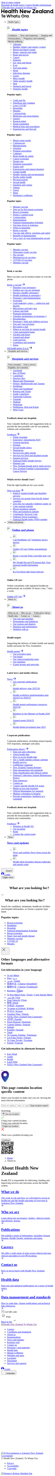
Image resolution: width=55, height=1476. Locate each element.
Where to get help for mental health (29, 329)
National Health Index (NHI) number (30, 519)
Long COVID (19, 105)
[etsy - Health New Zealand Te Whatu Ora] (27, 1438)
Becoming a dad (20, 327)
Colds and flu (19, 100)
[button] (6, 1317)
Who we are (26, 613)
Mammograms (19, 145)
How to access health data (25, 757)
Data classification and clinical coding (30, 772)
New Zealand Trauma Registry (27, 767)
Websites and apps (15, 1355)
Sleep (15, 193)
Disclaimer (12, 1360)
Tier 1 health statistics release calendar (30, 759)
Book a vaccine (20, 230)
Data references (20, 780)
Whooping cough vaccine (25, 252)
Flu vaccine (18, 255)
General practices (21, 442)
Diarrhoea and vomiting (24, 103)
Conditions (12, 35)
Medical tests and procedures (26, 126)
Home (10, 1158)
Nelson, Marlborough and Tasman (29, 383)
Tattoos (16, 187)
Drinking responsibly (22, 164)
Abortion (17, 148)
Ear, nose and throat (22, 62)
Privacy (10, 1463)
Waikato (17, 402)
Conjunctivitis (19, 113)
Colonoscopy (19, 143)
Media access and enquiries (25, 788)
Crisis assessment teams (24, 332)
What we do (13, 613)
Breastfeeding (19, 319)
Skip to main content (10, 2)
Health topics (13, 22)
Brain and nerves (21, 55)
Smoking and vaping (22, 185)
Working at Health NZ (23, 826)
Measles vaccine (20, 207)
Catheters (17, 153)
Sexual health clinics (22, 447)
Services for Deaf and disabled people (30, 455)
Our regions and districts (24, 624)
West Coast (18, 409)
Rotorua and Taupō (22, 391)
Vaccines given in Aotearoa (25, 225)
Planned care (19, 463)
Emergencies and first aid (24, 129)
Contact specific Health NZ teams (28, 786)
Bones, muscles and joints (25, 52)
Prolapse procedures (22, 151)
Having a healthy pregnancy (26, 293)
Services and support (16, 1363)
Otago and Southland (23, 389)
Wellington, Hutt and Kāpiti (26, 407)
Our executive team (22, 654)
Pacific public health (22, 177)
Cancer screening (21, 159)
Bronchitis (17, 108)
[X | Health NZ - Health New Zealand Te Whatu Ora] (3, 1450)
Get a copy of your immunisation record (31, 238)
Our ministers (19, 662)
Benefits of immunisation (24, 235)
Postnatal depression (22, 313)
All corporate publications (25, 682)
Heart (15, 70)
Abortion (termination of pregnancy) (29, 316)
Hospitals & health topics (13, 5)
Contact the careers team (24, 834)
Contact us (25, 616)
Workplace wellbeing (23, 195)
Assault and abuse (21, 337)
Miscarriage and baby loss (25, 308)
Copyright (11, 1468)
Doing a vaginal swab (23, 214)
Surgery (16, 118)
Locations (11, 1358)
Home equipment (21, 124)
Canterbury (18, 375)
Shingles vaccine (20, 262)
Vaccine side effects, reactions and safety (31, 233)
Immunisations (14, 38)
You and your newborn (23, 324)
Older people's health (22, 81)
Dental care (18, 161)
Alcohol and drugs (21, 334)
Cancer (16, 57)
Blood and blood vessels (24, 49)
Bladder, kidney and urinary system (29, 47)
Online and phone (15, 522)
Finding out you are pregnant (26, 290)
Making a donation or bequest (26, 793)
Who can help (14, 490)
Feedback (12, 434)
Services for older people (24, 453)
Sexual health (19, 182)
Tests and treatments (29, 35)
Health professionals (42, 5)
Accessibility (13, 1466)
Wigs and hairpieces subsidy (26, 511)
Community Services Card (25, 514)
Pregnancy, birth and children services (30, 321)
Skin (15, 83)
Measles (16, 111)
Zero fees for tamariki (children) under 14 (32, 504)
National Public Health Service (27, 460)
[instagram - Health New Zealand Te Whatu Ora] (3, 1381)
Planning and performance (25, 626)
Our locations (19, 829)
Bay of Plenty (19, 373)
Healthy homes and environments (28, 174)
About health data (21, 754)
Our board (17, 656)
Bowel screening (20, 212)
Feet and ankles (20, 68)
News (10, 679)
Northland (17, 386)
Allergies (17, 44)
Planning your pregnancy (24, 287)
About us (12, 599)
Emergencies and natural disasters (28, 169)
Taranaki (17, 399)
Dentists (16, 445)
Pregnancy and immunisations (27, 298)
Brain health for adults (23, 156)
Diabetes (17, 60)
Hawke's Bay (19, 378)
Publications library (42, 613)
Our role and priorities (23, 619)
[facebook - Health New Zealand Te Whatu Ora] (3, 1377)
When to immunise (21, 228)
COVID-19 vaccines (22, 260)
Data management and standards (28, 770)
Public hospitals (20, 437)
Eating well (18, 166)
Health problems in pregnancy (27, 295)
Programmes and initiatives (25, 621)
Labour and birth (20, 311)
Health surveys (20, 762)
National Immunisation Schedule (28, 222)
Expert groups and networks (26, 664)
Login (7, 874)
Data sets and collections (24, 752)
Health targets (13, 651)
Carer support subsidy (23, 506)
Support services (20, 458)
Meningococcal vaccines (24, 257)
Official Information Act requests (28, 791)
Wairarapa (17, 404)
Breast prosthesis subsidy (24, 509)
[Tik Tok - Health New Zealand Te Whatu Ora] (3, 1446)
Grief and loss (19, 340)
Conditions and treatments (19, 1332)
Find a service (30, 365)
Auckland (17, 370)
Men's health (19, 78)
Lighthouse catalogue (23, 765)
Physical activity (20, 179)
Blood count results (22, 140)
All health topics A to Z (18, 348)
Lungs (16, 76)
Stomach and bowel (22, 86)
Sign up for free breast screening (28, 209)
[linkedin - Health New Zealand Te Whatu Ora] (3, 1385)
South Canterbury (21, 394)
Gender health (19, 172)
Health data (13, 616)
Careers (29, 5)
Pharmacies (18, 450)
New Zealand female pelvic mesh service (32, 466)
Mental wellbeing (15, 42)
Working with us (20, 629)
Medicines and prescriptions (26, 116)
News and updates (15, 1340)
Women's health (20, 89)
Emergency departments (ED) (26, 440)
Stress (15, 345)
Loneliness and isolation (24, 342)
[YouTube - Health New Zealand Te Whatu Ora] (3, 1442)
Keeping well (46, 35)
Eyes (15, 65)
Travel (16, 190)
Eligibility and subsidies (18, 368)
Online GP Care (14, 596)
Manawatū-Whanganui (23, 381)
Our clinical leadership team (26, 659)
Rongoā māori (19, 121)
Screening (17, 300)
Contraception (19, 217)
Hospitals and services (18, 351)
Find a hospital (14, 365)
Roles (15, 831)
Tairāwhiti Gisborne (22, 396)
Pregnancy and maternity (34, 38)
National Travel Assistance (25, 517)
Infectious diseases (21, 73)
